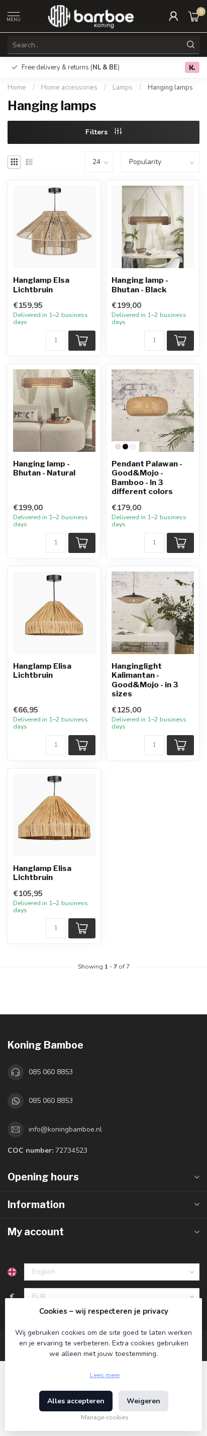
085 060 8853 (51, 1072)
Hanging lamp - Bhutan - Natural (44, 468)
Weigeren (143, 1401)
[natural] (118, 446)
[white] (133, 446)
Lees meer (105, 1375)
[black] (125, 446)
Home (17, 87)
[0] (193, 16)
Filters (97, 132)
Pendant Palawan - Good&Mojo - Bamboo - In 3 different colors (147, 477)
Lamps (123, 87)
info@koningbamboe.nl (65, 1129)
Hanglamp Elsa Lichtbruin (41, 285)
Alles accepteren (76, 1401)
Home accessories (70, 87)
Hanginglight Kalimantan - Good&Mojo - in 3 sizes (145, 680)
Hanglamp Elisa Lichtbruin (42, 671)
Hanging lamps (170, 87)
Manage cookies (105, 1417)
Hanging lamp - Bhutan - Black (140, 285)
